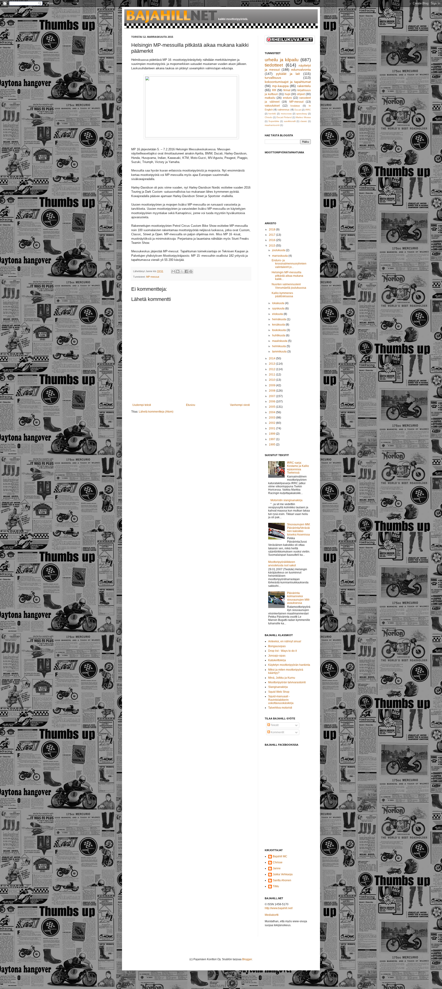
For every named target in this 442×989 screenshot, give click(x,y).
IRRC (308, 109)
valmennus (283, 109)
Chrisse (277, 862)
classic (303, 121)
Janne (277, 868)
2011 (272, 374)
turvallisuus (273, 77)
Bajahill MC (280, 856)
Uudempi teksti (141, 405)
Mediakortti (272, 914)
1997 (272, 439)
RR (274, 90)
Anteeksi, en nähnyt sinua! (284, 641)
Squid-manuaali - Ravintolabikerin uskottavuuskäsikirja (281, 700)
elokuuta (278, 314)
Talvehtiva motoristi (280, 707)
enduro (287, 97)
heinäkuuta (279, 319)
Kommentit (277, 732)
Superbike (273, 121)
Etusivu (190, 405)
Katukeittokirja (277, 660)
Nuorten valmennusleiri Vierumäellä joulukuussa (289, 286)
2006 (272, 401)
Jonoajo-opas (276, 655)
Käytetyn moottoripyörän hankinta (289, 664)
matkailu (270, 97)
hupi (287, 94)
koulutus (295, 105)
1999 (272, 433)
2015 (272, 245)
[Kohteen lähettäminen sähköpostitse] (173, 271)
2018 (272, 229)
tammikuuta (279, 351)
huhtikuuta (279, 335)
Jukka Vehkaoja (283, 874)
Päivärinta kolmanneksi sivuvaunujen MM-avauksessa (298, 598)
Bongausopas (277, 646)
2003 (272, 417)
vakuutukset (272, 105)
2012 (272, 369)
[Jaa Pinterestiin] (191, 271)
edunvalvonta (301, 69)
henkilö (272, 113)
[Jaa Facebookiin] (186, 271)
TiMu (276, 886)
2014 (272, 358)
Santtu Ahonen (282, 880)
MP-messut (152, 276)
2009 (272, 385)
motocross (286, 113)
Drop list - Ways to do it (282, 650)
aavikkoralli (290, 121)
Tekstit (274, 725)
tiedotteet (274, 65)
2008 (272, 390)
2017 (272, 234)
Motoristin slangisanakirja (286, 500)
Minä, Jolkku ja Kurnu (281, 677)
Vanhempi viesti (240, 405)
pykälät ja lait (288, 74)
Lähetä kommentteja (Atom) (156, 411)
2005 (272, 406)
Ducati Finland (284, 117)
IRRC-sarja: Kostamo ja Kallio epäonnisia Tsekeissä (298, 467)
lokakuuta (278, 303)
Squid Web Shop (278, 691)
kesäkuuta (279, 324)
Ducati (297, 109)
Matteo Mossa (303, 117)
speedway (301, 113)
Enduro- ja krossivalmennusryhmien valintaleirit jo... (289, 264)
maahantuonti (272, 125)
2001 (272, 428)
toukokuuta (279, 330)
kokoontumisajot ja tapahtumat (288, 82)
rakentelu (304, 86)
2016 (272, 240)
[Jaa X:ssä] (182, 271)
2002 (272, 423)
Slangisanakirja (278, 687)
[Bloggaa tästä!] (177, 271)
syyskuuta (278, 308)
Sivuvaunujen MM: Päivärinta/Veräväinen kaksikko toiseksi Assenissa (298, 529)
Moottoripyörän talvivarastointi (287, 682)
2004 (272, 412)
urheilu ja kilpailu (282, 59)
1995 (272, 444)
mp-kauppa (280, 86)
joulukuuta (279, 250)
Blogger (247, 959)
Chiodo (268, 117)
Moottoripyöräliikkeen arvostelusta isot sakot (282, 563)
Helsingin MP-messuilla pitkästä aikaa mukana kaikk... (287, 276)
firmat (286, 90)
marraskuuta (280, 255)
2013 (272, 363)
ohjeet (301, 94)
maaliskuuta (280, 341)
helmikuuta (279, 346)
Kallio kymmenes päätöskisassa (282, 294)
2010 (272, 379)
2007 (272, 396)
